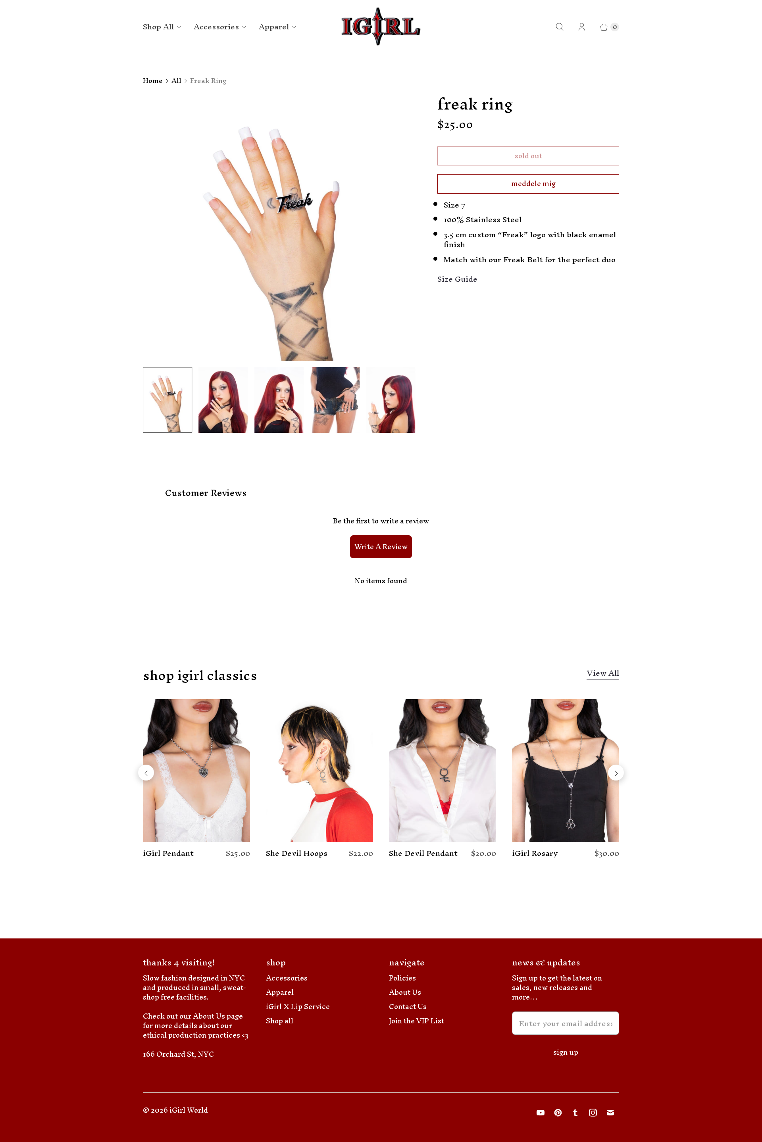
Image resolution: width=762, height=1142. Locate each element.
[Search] (559, 27)
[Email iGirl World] (610, 1112)
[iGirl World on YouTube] (540, 1112)
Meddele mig (533, 183)
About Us (405, 992)
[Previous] (146, 773)
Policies (402, 978)
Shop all (279, 1021)
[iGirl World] (381, 26)
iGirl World (188, 1110)
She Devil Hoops (296, 853)
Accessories (216, 26)
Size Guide (457, 279)
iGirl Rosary (535, 853)
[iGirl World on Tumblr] (575, 1112)
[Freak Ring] (279, 228)
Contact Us (408, 1006)
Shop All (158, 26)
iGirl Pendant (168, 853)
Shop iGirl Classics (200, 675)
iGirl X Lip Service (298, 1006)
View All (603, 674)
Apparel (274, 26)
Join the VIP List (416, 1021)
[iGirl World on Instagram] (593, 1112)
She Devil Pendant (423, 853)
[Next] (616, 773)
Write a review (381, 546)
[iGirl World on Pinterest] (558, 1112)
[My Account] (582, 27)
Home (153, 80)
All (176, 80)
